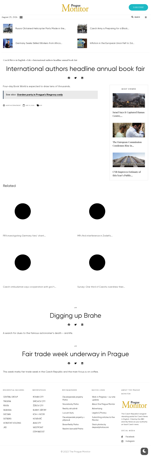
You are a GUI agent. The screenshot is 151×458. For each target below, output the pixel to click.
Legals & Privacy (99, 413)
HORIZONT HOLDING (12, 423)
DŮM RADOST (39, 432)
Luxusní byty (68, 413)
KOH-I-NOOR (39, 414)
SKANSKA (7, 410)
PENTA (6, 406)
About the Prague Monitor (103, 404)
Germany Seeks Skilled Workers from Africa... (38, 43)
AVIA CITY (37, 423)
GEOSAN (7, 414)
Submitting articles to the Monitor (103, 418)
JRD (5, 428)
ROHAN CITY (38, 397)
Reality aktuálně (70, 409)
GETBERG (7, 419)
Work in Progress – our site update (103, 398)
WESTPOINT (38, 428)
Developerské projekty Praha (73, 398)
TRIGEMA (7, 401)
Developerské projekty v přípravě (73, 418)
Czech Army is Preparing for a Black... (109, 28)
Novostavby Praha (71, 404)
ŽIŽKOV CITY (38, 406)
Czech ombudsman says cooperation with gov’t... (29, 287)
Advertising (97, 409)
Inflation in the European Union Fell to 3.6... (112, 43)
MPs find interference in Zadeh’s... (95, 236)
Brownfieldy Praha (71, 425)
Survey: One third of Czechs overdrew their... (101, 287)
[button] (138, 7)
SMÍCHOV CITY (39, 401)
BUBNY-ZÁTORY (39, 410)
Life (41, 105)
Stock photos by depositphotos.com (100, 426)
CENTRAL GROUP (10, 397)
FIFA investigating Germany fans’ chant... (24, 236)
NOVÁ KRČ (37, 419)
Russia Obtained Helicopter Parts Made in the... (40, 28)
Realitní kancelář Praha (73, 429)
